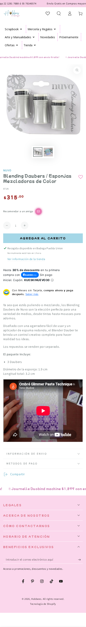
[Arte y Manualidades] (33, 37)
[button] (58, 13)
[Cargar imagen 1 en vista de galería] (37, 152)
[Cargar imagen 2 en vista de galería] (48, 152)
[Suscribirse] (80, 559)
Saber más (31, 294)
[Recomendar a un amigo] (38, 211)
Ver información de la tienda (26, 259)
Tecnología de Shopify (43, 604)
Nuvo (7, 170)
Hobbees (36, 599)
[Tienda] (34, 45)
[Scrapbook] (21, 29)
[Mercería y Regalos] (54, 29)
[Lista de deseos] (47, 13)
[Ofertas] (17, 45)
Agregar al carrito (43, 238)
